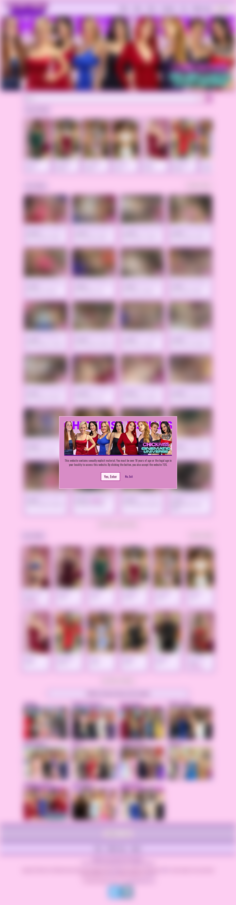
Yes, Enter (110, 476)
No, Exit (129, 476)
